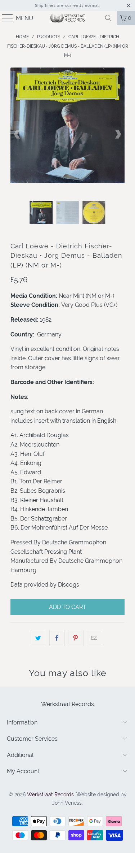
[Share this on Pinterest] (76, 638)
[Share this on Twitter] (38, 638)
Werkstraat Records (50, 794)
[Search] (108, 18)
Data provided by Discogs (44, 584)
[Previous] (17, 134)
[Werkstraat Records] (68, 18)
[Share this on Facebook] (57, 638)
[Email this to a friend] (94, 638)
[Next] (118, 134)
